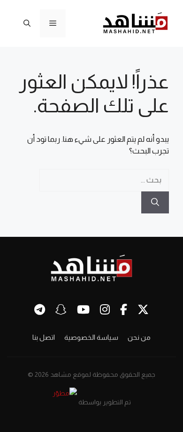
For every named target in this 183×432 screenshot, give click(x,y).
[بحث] (155, 202)
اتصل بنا (43, 337)
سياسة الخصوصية (91, 337)
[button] (27, 23)
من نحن (139, 337)
